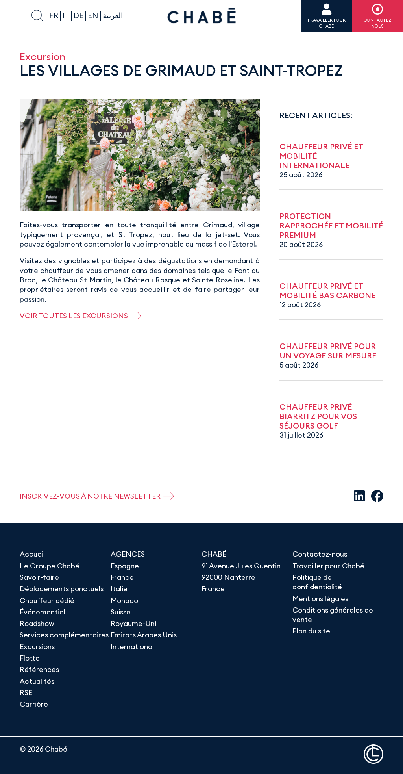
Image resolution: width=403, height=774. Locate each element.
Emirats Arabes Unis (144, 634)
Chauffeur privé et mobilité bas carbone (327, 290)
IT (66, 15)
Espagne (125, 565)
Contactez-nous (319, 554)
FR (53, 15)
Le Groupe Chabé (49, 565)
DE (78, 15)
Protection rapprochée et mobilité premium (331, 225)
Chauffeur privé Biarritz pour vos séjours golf (318, 416)
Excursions (37, 646)
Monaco (124, 600)
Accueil (32, 554)
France (122, 577)
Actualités (37, 681)
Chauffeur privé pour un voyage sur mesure (327, 350)
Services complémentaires (64, 634)
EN (93, 15)
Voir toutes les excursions (74, 315)
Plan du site (311, 630)
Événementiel (42, 611)
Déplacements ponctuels (62, 588)
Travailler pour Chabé (328, 565)
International (132, 646)
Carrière (34, 704)
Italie (119, 588)
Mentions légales (320, 598)
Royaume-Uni (133, 623)
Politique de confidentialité (317, 582)
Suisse (121, 611)
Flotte (30, 658)
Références (39, 669)
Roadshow (37, 623)
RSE (26, 692)
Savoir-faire (39, 577)
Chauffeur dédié (47, 600)
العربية (113, 15)
